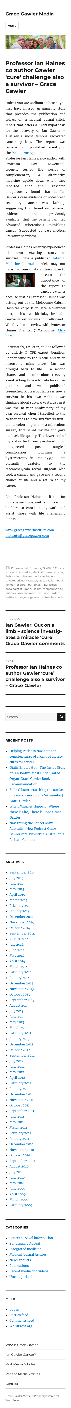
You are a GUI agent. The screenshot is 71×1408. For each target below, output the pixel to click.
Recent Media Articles (23, 1374)
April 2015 (17, 894)
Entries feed (18, 1315)
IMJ (44, 584)
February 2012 (20, 1083)
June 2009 (17, 1188)
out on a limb (14, 593)
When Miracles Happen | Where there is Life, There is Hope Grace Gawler (35, 811)
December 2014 (21, 917)
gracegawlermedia (50, 580)
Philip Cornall (20, 568)
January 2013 (19, 1039)
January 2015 (19, 911)
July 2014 (16, 944)
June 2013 (16, 1017)
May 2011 (16, 1122)
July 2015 (16, 878)
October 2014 (19, 928)
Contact (12, 1384)
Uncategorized (15, 580)
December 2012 (21, 1044)
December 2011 (21, 1094)
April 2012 (17, 1078)
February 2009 (20, 1205)
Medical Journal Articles (48, 572)
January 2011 (19, 1139)
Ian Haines (33, 584)
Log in (14, 1309)
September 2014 (22, 933)
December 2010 (21, 1144)
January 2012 (19, 1089)
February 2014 (20, 972)
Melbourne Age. (24, 153)
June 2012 (17, 1066)
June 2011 (16, 1116)
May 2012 (16, 1072)
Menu (12, 25)
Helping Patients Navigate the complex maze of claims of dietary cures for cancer (36, 756)
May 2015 (16, 889)
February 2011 (20, 1133)
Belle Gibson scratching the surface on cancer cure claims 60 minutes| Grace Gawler (36, 795)
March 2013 (18, 1028)
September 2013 (22, 1000)
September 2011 (21, 1111)
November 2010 (21, 1150)
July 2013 (16, 1011)
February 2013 (20, 1033)
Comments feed (21, 1320)
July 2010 (16, 1172)
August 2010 (19, 1166)
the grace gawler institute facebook (40, 597)
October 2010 (19, 1155)
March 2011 (18, 1127)
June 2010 (17, 1177)
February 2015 (20, 906)
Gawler (32, 580)
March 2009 (18, 1200)
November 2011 (21, 1100)
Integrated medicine (25, 1249)
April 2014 (17, 961)
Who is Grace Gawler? (22, 1345)
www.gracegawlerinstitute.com (30, 530)
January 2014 (19, 978)
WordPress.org (20, 1326)
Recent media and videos (39, 576)
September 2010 (22, 1161)
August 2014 (19, 939)
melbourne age (53, 588)
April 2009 (17, 1194)
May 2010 (16, 1183)
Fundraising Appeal (24, 1243)
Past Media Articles (20, 1364)
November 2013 (21, 989)
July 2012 (16, 1061)
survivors (29, 593)
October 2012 (19, 1050)
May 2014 (16, 955)
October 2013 (19, 994)
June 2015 (17, 883)
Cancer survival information (31, 1238)
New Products (20, 1260)
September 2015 (22, 872)
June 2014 (17, 950)
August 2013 (18, 1005)
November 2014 (21, 922)
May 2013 (16, 1022)
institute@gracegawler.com (27, 535)
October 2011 (19, 1105)
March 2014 (18, 967)
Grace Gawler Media (30, 14)
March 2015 (18, 900)
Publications (14, 576)
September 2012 (22, 1055)
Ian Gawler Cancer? (21, 1354)
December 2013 (21, 983)
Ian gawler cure (15, 584)
